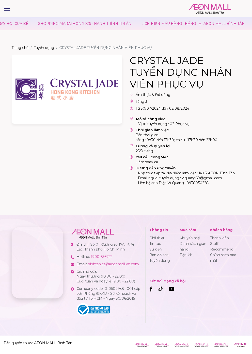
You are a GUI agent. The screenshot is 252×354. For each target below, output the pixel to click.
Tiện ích (186, 255)
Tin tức (155, 243)
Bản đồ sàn (159, 255)
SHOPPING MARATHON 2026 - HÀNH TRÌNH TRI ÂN (69, 23)
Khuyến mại (190, 238)
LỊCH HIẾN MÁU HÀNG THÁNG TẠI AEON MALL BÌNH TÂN (177, 23)
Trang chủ (20, 47)
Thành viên (219, 238)
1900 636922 (101, 256)
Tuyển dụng (44, 47)
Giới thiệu (157, 238)
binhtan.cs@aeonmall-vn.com (113, 264)
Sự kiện (155, 249)
